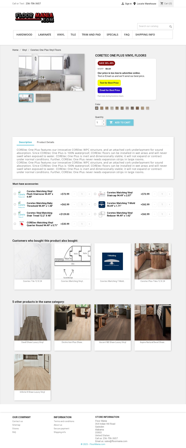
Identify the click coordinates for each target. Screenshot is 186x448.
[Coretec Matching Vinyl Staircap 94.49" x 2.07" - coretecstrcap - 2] (102, 194)
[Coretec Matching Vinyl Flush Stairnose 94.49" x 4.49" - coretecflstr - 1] (21, 194)
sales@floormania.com (115, 441)
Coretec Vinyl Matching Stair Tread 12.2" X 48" (39, 214)
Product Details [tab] (45, 142)
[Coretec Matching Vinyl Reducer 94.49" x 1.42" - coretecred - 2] (102, 214)
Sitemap (16, 425)
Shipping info (145, 34)
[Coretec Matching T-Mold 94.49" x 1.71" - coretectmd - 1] (102, 204)
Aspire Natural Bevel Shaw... (153, 342)
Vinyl (61, 34)
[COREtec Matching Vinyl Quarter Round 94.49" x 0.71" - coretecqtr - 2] (21, 224)
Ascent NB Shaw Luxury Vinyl (112, 342)
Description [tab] (25, 142)
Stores (15, 428)
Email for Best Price (110, 90)
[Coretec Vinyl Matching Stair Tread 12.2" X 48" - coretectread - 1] (21, 214)
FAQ (126, 34)
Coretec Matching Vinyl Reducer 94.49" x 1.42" (120, 214)
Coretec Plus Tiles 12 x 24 (153, 281)
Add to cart (119, 122)
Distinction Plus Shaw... (72, 342)
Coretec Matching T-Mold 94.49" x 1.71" (121, 204)
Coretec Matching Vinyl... (72, 281)
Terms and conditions (64, 421)
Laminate (44, 34)
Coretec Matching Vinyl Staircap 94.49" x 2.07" (120, 194)
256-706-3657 (33, 3)
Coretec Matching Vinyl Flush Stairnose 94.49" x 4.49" (40, 194)
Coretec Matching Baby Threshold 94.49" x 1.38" (40, 204)
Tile (73, 34)
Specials (112, 34)
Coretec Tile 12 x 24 (32, 281)
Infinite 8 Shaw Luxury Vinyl (32, 392)
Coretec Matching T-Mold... (112, 281)
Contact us (17, 421)
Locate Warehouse (144, 3)
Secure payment (61, 428)
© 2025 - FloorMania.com (93, 444)
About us (58, 425)
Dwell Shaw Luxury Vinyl (32, 342)
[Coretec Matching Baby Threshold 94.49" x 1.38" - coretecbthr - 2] (21, 204)
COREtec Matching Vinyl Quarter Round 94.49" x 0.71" (42, 224)
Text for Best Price (109, 83)
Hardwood (24, 34)
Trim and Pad (91, 34)
